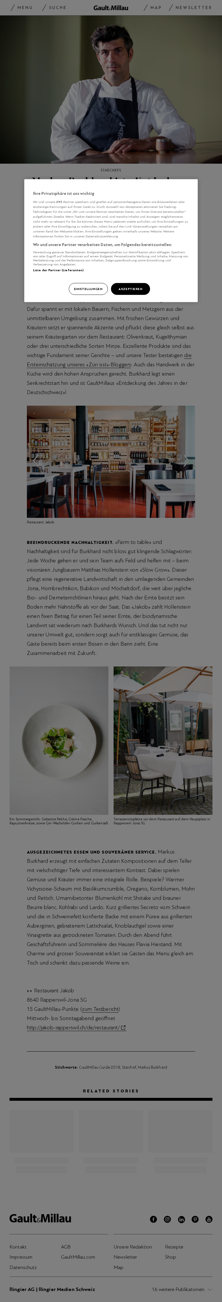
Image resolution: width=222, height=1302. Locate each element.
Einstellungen (88, 289)
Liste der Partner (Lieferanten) (58, 270)
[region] (111, 240)
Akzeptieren (130, 289)
